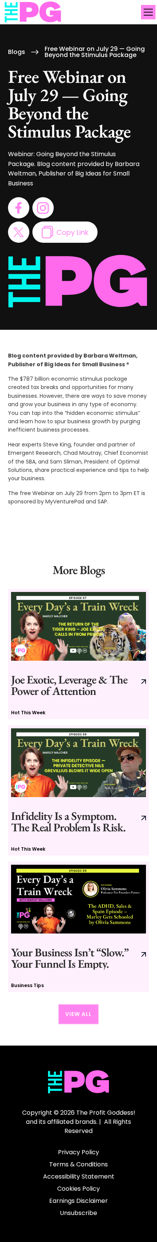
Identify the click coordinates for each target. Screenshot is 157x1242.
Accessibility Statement (78, 1176)
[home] (33, 12)
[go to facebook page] (18, 207)
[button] (146, 12)
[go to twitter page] (18, 232)
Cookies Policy (78, 1188)
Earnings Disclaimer (78, 1200)
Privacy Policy (78, 1152)
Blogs (16, 52)
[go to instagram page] (43, 207)
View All (78, 1014)
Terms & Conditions (78, 1164)
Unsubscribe (78, 1213)
